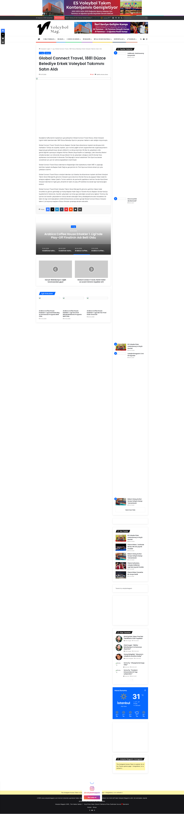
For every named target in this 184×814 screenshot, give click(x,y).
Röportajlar (119, 39)
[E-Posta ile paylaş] (75, 209)
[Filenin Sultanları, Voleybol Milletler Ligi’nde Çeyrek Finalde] (121, 565)
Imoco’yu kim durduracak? (132, 200)
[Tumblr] (62, 209)
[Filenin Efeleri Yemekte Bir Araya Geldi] (121, 575)
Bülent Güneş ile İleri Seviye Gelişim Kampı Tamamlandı (135, 501)
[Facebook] (48, 209)
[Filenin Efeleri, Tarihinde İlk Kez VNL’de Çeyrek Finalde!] (121, 547)
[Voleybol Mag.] (53, 28)
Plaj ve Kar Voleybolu (102, 39)
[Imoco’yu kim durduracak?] (121, 270)
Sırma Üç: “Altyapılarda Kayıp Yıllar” (134, 664)
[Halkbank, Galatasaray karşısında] (121, 124)
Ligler (61, 39)
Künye (95, 807)
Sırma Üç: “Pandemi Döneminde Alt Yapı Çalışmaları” (131, 672)
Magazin (87, 39)
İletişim (89, 807)
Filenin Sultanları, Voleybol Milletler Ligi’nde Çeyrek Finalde (83, 18)
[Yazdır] (80, 209)
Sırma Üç (127, 667)
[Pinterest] (66, 209)
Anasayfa (43, 49)
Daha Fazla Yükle (130, 510)
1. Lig (52, 49)
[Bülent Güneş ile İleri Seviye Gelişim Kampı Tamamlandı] (121, 501)
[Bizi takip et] (92, 789)
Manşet (47, 53)
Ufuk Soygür (128, 640)
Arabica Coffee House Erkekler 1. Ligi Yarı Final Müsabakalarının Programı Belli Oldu (72, 313)
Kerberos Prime (105, 804)
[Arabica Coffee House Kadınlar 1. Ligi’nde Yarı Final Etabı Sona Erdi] (97, 303)
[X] (52, 209)
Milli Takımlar (49, 39)
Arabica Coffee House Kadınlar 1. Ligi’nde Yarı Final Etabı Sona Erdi (96, 312)
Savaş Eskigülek (129, 658)
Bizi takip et (92, 797)
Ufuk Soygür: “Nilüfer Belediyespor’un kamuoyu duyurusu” (133, 647)
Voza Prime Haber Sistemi (91, 804)
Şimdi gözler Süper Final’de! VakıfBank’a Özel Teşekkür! (133, 637)
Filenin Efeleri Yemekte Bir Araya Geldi (135, 573)
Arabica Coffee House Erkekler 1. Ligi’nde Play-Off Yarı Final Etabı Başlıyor (73, 235)
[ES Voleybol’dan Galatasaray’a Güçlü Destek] (121, 347)
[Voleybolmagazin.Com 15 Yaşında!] (121, 425)
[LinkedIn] (57, 209)
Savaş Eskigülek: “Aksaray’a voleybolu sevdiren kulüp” (133, 655)
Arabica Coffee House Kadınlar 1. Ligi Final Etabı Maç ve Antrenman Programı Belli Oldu (49, 313)
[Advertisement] (130, 610)
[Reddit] (71, 209)
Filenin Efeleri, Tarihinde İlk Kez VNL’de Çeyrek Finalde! (136, 547)
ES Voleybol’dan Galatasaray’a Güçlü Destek (135, 346)
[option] (73, 235)
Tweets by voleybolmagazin (124, 588)
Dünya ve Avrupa (73, 39)
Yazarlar (131, 39)
